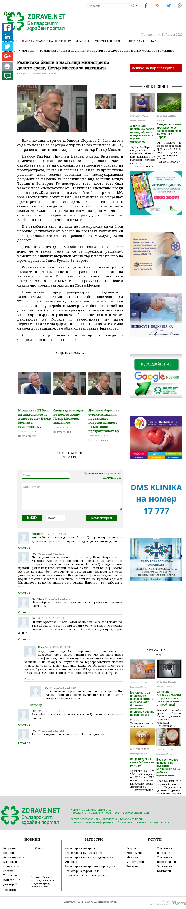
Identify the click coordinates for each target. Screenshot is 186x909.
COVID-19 (26, 41)
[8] (7, 79)
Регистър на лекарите (80, 848)
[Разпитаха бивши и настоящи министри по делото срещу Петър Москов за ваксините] (33, 22)
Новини (15, 41)
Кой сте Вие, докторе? (121, 41)
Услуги (140, 41)
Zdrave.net (70, 901)
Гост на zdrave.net (66, 41)
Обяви (38, 848)
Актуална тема (43, 41)
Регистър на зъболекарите (84, 852)
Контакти (152, 41)
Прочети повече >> (144, 166)
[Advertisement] (158, 621)
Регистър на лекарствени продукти (90, 866)
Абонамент (134, 852)
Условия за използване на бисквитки (167, 861)
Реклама (132, 866)
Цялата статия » (28, 436)
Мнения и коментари (92, 41)
